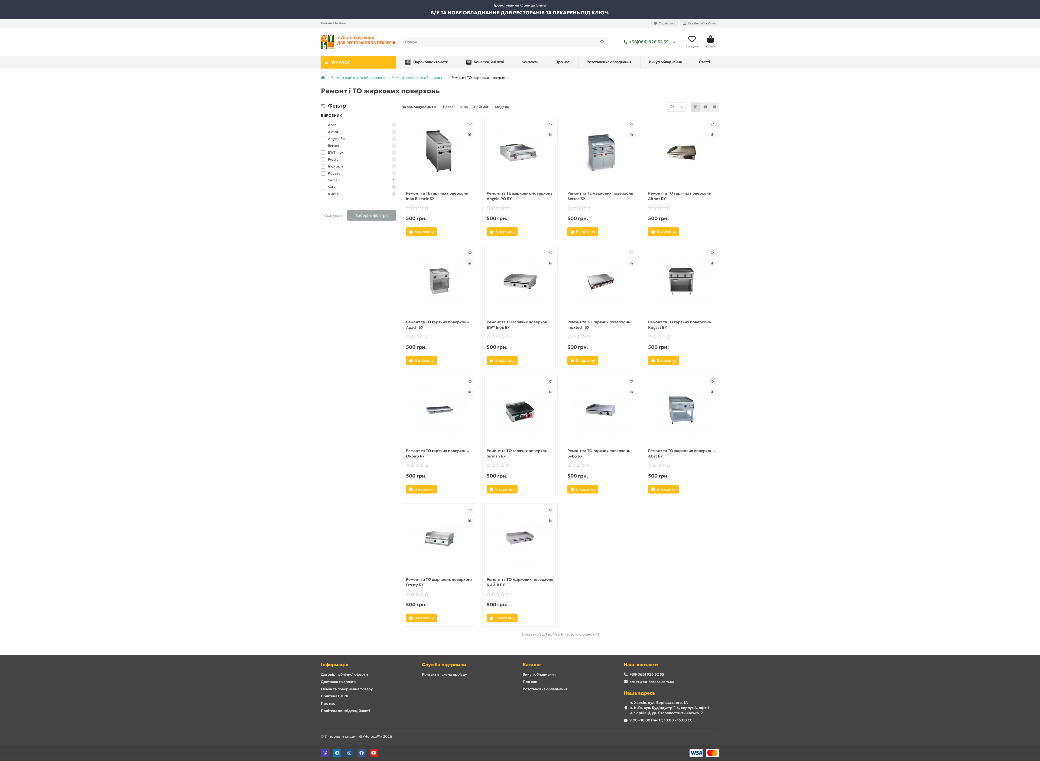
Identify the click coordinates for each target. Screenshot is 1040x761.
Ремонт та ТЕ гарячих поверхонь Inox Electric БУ (437, 196)
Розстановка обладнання (609, 62)
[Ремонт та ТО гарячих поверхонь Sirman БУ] (520, 410)
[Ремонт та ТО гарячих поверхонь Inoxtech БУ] (600, 281)
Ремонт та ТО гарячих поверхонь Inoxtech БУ (598, 325)
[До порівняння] (470, 134)
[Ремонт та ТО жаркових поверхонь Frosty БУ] (439, 539)
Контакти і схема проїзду (444, 674)
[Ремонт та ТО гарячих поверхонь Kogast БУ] (681, 281)
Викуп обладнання (665, 62)
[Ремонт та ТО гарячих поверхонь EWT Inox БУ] (520, 281)
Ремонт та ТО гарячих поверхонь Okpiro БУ (437, 453)
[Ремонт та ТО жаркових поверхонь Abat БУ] (681, 410)
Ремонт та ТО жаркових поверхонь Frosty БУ (439, 582)
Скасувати (334, 215)
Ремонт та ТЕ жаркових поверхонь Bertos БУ (600, 196)
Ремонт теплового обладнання (418, 77)
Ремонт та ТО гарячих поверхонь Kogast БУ (679, 325)
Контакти (530, 62)
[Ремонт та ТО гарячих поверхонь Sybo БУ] (600, 410)
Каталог (532, 665)
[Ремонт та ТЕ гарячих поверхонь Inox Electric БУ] (439, 152)
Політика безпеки (334, 23)
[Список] (705, 107)
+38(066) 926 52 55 (648, 41)
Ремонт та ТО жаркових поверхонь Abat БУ (681, 453)
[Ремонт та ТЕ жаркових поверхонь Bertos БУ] (600, 152)
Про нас (562, 62)
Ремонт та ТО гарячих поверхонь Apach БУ (437, 325)
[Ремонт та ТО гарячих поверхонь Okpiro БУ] (439, 410)
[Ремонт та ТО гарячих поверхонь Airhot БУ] (681, 152)
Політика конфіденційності (345, 710)
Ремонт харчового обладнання (358, 77)
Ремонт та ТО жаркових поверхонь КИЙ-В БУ (520, 582)
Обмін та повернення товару (347, 689)
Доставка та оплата (338, 681)
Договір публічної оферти (344, 674)
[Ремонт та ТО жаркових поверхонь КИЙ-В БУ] (520, 539)
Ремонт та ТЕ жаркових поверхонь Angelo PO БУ (519, 196)
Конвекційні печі (489, 62)
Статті (704, 62)
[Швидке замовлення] (446, 231)
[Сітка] (696, 107)
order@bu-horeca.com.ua (651, 681)
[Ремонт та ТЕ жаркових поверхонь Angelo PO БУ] (520, 152)
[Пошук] (602, 42)
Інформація (334, 665)
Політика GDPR (334, 696)
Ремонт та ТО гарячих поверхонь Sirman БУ (518, 453)
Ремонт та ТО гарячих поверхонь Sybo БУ (598, 453)
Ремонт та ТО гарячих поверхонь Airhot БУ (679, 196)
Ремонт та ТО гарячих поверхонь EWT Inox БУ (518, 325)
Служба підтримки (444, 665)
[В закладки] (470, 124)
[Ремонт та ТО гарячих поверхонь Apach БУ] (439, 281)
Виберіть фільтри (371, 215)
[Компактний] (714, 107)
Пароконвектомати (430, 62)
